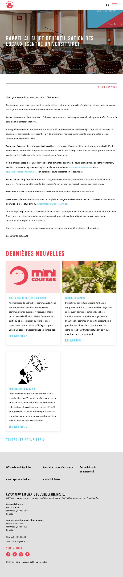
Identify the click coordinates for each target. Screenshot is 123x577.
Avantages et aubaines (18, 479)
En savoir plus (17, 336)
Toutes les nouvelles (23, 440)
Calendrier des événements (58, 467)
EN (107, 4)
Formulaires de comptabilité (88, 469)
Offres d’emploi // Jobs (18, 467)
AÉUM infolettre (51, 479)
